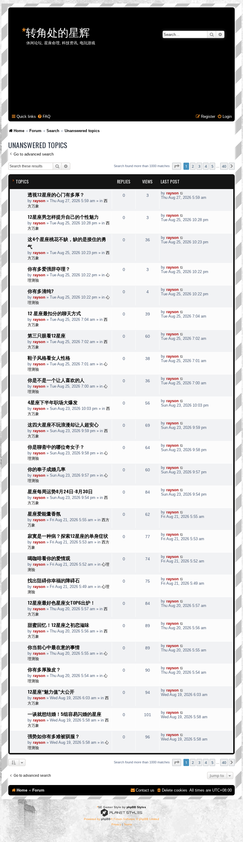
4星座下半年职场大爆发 (53, 402)
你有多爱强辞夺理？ (49, 268)
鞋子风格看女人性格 (49, 357)
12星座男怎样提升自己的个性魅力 (63, 216)
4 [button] (206, 166)
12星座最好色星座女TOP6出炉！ (61, 602)
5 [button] (212, 166)
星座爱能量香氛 (44, 513)
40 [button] (224, 166)
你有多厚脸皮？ (44, 669)
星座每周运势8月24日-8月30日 (60, 491)
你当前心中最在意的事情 (54, 647)
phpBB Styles (136, 807)
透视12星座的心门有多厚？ (56, 194)
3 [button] (199, 166)
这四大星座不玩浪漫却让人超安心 (63, 424)
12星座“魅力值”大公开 (51, 691)
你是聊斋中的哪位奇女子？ (56, 446)
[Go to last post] (182, 193)
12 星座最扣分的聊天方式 (54, 313)
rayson (39, 201)
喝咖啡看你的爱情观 (49, 558)
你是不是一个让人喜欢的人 (56, 379)
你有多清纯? (41, 290)
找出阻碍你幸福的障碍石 (54, 580)
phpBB (106, 819)
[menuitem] (43, 116)
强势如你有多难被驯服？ (54, 736)
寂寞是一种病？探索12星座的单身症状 (68, 535)
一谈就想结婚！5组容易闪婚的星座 (64, 713)
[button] (176, 166)
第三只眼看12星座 (46, 335)
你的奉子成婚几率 (46, 468)
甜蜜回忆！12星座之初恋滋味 (58, 624)
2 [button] (193, 166)
